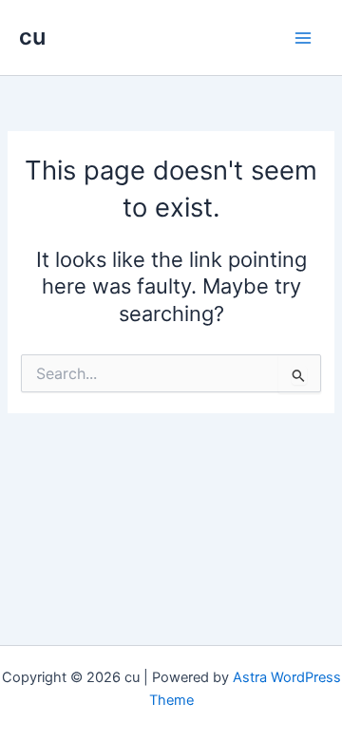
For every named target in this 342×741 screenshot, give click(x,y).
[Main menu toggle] (303, 38)
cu (32, 36)
